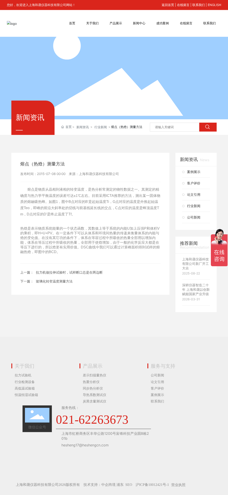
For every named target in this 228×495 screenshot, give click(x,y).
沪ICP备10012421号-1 (152, 485)
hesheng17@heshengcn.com (85, 445)
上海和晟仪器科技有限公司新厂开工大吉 (195, 263)
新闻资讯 (82, 127)
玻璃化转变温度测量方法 (54, 281)
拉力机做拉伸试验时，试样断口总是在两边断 (69, 272)
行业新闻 (100, 127)
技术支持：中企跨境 (99, 485)
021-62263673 (92, 419)
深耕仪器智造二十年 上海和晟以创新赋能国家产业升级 (196, 289)
